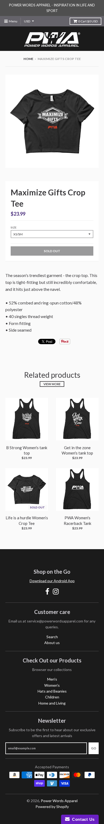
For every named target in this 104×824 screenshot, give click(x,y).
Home (28, 59)
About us (52, 642)
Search (52, 636)
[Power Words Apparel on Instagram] (56, 591)
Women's (52, 685)
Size (14, 227)
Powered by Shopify (52, 806)
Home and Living (52, 703)
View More (52, 384)
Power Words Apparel (59, 800)
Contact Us (82, 819)
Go (93, 748)
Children (52, 697)
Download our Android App (52, 580)
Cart (88, 21)
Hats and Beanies (52, 691)
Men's (52, 679)
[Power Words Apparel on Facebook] (47, 591)
